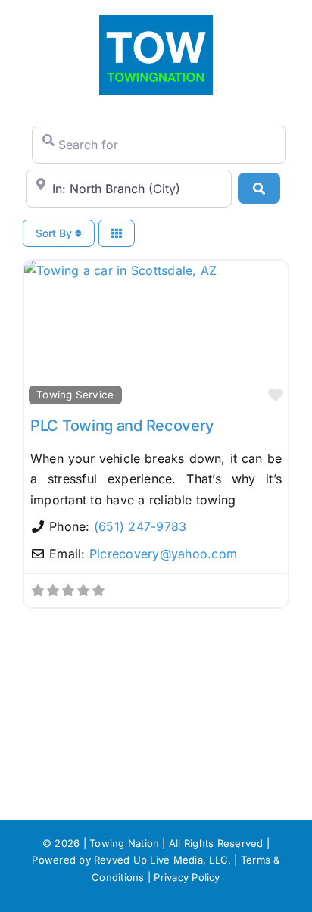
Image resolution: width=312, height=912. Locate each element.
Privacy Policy (187, 877)
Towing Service (75, 395)
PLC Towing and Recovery (122, 426)
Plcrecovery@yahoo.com (163, 553)
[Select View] (116, 234)
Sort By (55, 232)
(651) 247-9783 (140, 526)
